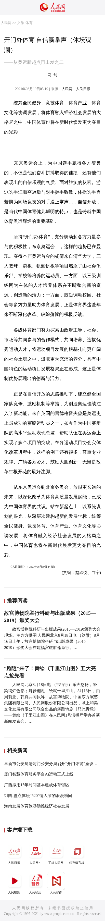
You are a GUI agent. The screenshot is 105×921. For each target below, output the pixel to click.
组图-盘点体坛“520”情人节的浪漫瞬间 (38, 795)
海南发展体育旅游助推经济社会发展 (36, 806)
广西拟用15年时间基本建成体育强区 (36, 785)
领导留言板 (76, 863)
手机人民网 (55, 863)
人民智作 (56, 892)
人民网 (6, 23)
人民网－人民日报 (76, 89)
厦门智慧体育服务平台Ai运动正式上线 (38, 774)
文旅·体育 (25, 23)
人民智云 (35, 892)
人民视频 (14, 892)
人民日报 (14, 863)
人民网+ (34, 863)
